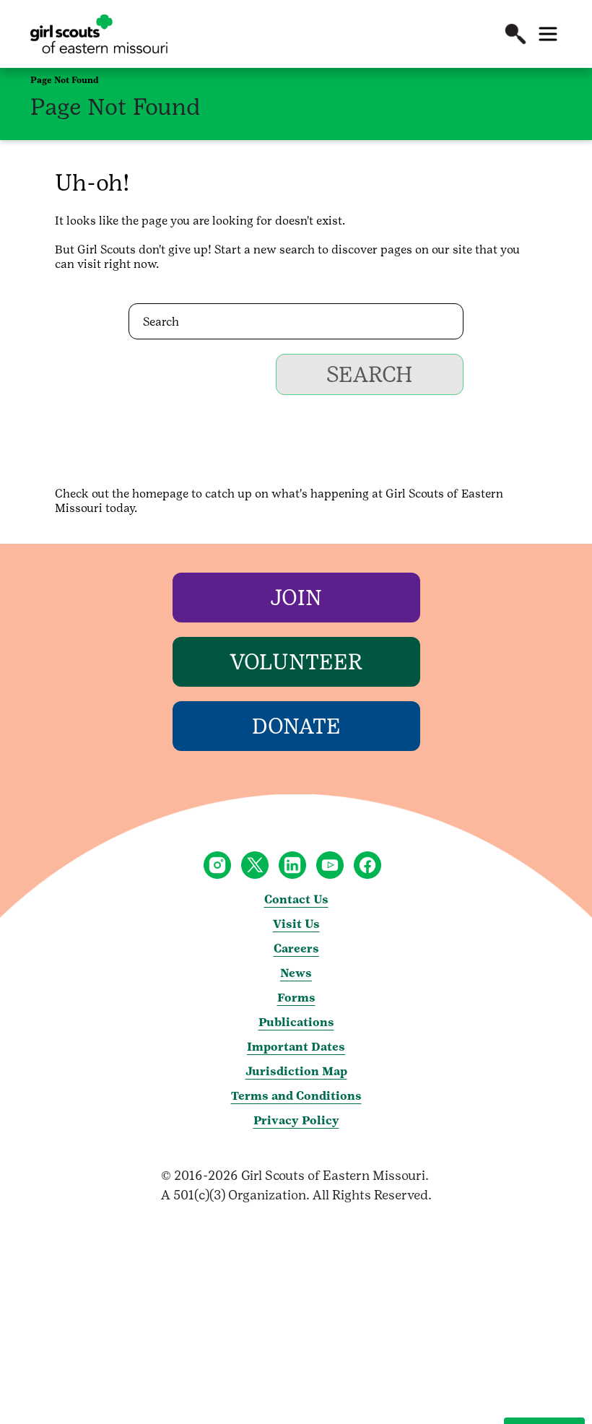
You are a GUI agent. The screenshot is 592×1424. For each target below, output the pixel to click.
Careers (296, 948)
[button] (515, 34)
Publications (296, 1022)
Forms (296, 997)
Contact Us (296, 899)
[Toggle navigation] (548, 34)
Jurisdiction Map (296, 1071)
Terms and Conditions (296, 1096)
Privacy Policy (296, 1120)
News (296, 973)
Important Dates (296, 1047)
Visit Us (296, 924)
